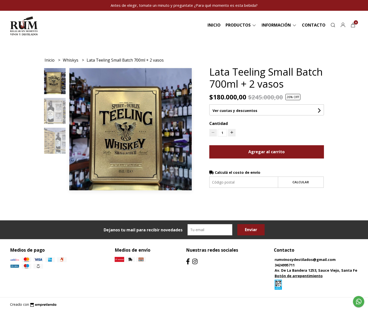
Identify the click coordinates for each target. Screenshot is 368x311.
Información (277, 25)
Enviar (251, 229)
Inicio (214, 25)
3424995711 (285, 265)
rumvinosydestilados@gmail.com (305, 259)
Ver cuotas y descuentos (235, 110)
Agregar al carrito (266, 151)
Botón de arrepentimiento (299, 275)
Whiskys (71, 60)
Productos (239, 25)
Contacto (313, 25)
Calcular (300, 182)
